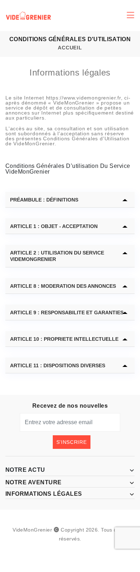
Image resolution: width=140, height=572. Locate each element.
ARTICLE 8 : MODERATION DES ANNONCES (63, 286)
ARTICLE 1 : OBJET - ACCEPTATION (54, 226)
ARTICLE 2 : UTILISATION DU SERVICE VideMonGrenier (57, 256)
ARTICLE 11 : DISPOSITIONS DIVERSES (57, 365)
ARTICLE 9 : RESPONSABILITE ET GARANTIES (66, 312)
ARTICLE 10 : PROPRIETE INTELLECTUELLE (64, 339)
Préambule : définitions (44, 200)
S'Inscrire (71, 442)
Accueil (70, 47)
